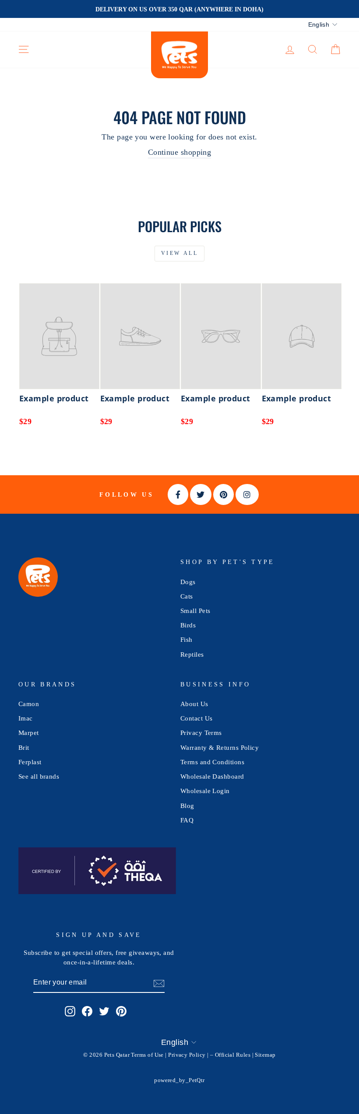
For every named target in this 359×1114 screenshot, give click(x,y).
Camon (28, 703)
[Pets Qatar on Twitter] (104, 1011)
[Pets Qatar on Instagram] (70, 1011)
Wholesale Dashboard (212, 776)
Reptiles (192, 654)
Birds (188, 625)
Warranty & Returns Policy (219, 747)
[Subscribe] (159, 983)
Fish (186, 639)
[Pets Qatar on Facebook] (87, 1011)
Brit (23, 747)
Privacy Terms (201, 732)
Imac (25, 718)
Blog (187, 805)
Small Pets (195, 610)
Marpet (28, 732)
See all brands (38, 776)
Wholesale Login (205, 790)
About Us (194, 703)
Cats (186, 596)
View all (179, 253)
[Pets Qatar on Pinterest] (121, 1011)
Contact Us (196, 718)
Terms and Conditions (212, 762)
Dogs (188, 581)
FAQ (187, 820)
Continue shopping (179, 152)
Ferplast (30, 762)
